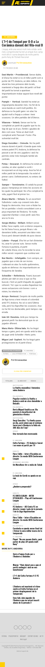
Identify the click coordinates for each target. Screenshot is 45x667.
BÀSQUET (23, 636)
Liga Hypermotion (19, 354)
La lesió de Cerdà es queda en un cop (27, 477)
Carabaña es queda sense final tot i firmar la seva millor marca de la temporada (27, 531)
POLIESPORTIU (13, 636)
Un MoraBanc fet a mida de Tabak (27, 464)
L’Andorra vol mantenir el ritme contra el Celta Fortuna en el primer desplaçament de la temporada (26, 590)
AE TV (41, 636)
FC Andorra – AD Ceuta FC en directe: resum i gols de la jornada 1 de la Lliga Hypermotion (27, 509)
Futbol (6, 354)
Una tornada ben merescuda (25, 433)
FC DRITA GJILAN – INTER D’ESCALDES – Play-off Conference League (27, 498)
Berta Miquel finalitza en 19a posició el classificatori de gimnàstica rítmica (25, 412)
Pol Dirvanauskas (24, 63)
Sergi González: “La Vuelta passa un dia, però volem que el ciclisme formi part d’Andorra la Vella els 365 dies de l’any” (27, 424)
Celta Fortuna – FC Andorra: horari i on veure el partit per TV (28, 444)
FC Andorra (28, 351)
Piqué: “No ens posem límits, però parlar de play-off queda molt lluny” (27, 542)
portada (32, 354)
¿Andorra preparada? (22, 486)
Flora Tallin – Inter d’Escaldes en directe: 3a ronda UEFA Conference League (28, 456)
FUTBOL (4, 636)
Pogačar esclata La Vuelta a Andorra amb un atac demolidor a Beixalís (27, 401)
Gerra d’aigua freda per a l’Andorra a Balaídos (24, 555)
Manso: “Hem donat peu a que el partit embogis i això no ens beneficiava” (27, 567)
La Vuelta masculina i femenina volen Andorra (26, 389)
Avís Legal (23, 639)
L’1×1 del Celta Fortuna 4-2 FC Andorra (26, 577)
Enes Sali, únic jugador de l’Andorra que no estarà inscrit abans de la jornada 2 (26, 600)
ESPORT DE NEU (33, 636)
